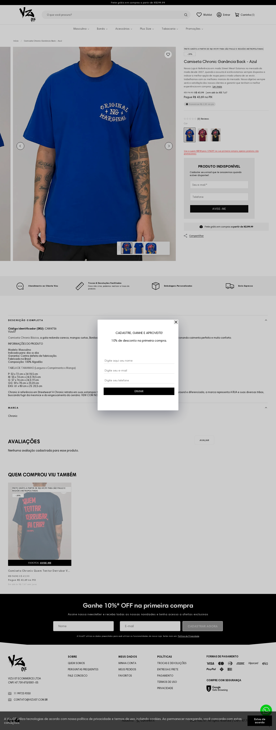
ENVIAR (139, 391)
